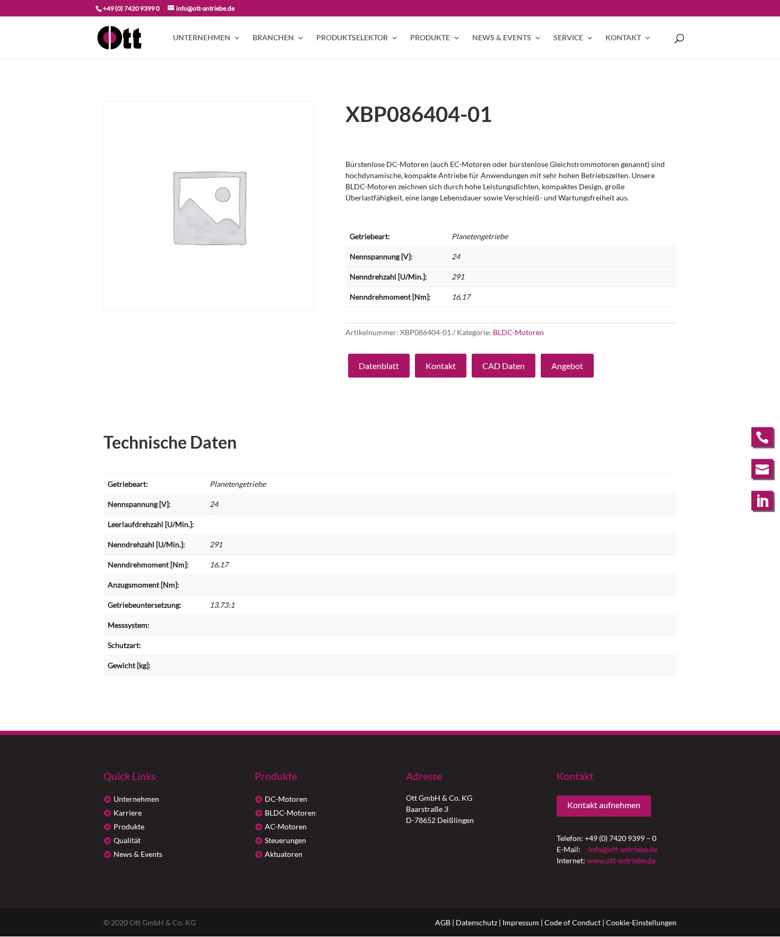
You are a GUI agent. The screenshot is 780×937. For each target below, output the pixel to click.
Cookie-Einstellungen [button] (641, 922)
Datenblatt (379, 366)
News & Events (501, 38)
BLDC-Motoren (518, 332)
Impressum (520, 922)
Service (568, 38)
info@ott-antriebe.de (622, 849)
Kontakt (623, 38)
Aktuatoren (283, 854)
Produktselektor (352, 38)
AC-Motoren (286, 826)
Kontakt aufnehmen (603, 805)
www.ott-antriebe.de (621, 860)
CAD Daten (503, 366)
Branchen (273, 38)
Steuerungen (285, 840)
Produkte (430, 38)
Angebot (567, 366)
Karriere (128, 812)
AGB (442, 922)
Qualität (127, 840)
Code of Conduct (572, 922)
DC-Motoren (286, 798)
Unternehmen (201, 38)
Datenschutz (476, 922)
